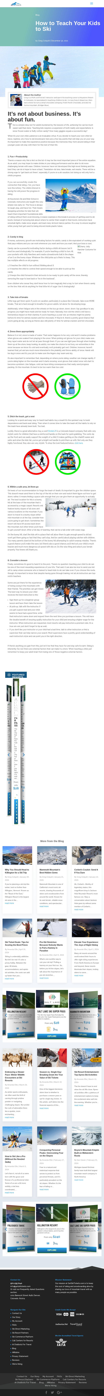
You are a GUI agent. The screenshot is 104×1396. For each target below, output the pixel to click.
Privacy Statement (20, 1356)
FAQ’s (14, 1325)
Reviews (15, 1360)
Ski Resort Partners (20, 1333)
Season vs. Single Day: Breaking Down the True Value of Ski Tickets (51, 1075)
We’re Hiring (17, 1364)
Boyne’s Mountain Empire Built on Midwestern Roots (86, 1153)
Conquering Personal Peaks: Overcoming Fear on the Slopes (51, 1153)
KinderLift (52, 431)
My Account (17, 1321)
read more (9, 903)
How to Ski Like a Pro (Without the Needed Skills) (15, 1159)
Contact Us (17, 1313)
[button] (8, 754)
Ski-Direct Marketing (21, 1329)
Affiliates (15, 1352)
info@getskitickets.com (20, 1286)
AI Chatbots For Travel (21, 1344)
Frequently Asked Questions (32, 1289)
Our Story (16, 1317)
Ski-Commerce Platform (22, 1337)
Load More (52, 1263)
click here (79, 443)
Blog (37, 15)
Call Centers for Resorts (22, 1341)
